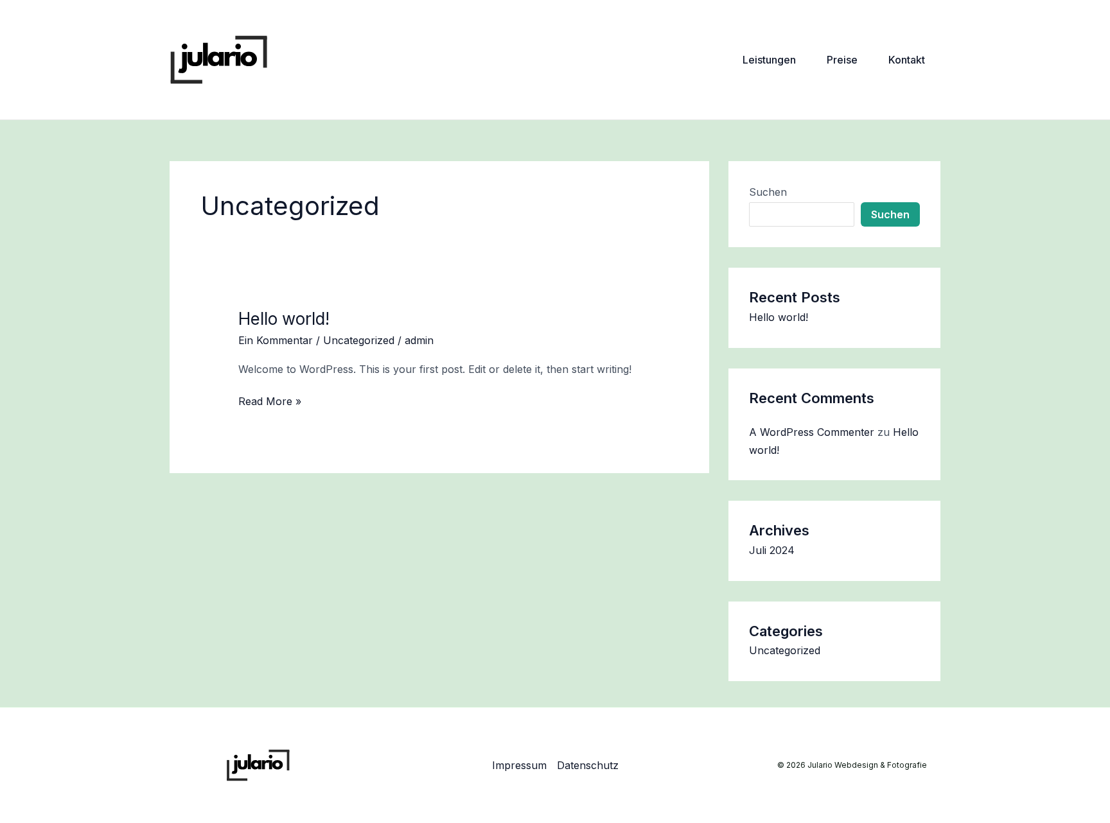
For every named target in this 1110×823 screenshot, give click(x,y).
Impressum (519, 765)
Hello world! (284, 319)
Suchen (768, 192)
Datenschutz (588, 765)
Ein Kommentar (275, 340)
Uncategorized (358, 340)
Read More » (269, 400)
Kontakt (906, 59)
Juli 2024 (772, 550)
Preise (842, 59)
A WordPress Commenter (811, 432)
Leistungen (769, 59)
